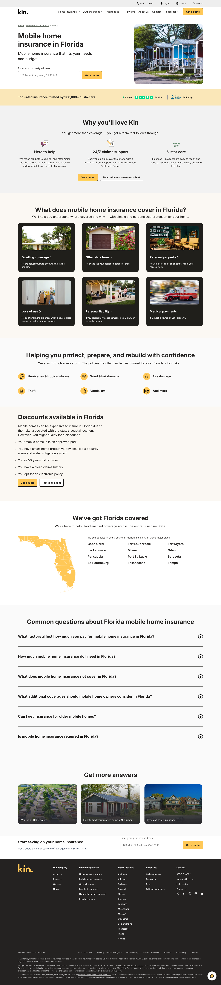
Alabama (122, 874)
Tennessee (123, 928)
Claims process (153, 874)
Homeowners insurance (90, 874)
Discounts (151, 879)
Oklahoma (123, 919)
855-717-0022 (79, 848)
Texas (121, 933)
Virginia (121, 938)
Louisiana (122, 904)
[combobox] (49, 75)
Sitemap (167, 952)
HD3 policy (39, 968)
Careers (57, 884)
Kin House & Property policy (132, 965)
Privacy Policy (132, 952)
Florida (121, 894)
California (122, 884)
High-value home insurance (92, 894)
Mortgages (113, 11)
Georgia (122, 899)
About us (143, 11)
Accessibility (181, 952)
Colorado (122, 889)
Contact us (181, 889)
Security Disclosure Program (109, 952)
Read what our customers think (121, 177)
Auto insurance (91, 11)
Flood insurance (87, 899)
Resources (170, 11)
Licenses (194, 952)
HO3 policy (116, 971)
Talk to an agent (51, 482)
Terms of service (85, 952)
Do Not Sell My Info (151, 952)
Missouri (122, 914)
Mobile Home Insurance (37, 25)
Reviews (130, 11)
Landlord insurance (88, 889)
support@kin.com (185, 879)
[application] (212, 976)
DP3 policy (121, 968)
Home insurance (67, 11)
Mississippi (123, 909)
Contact (156, 11)
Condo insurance (87, 884)
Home (21, 25)
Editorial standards (155, 889)
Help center (182, 884)
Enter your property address (34, 68)
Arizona (122, 879)
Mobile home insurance (90, 879)
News (56, 889)
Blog (148, 884)
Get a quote (193, 11)
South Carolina (125, 923)
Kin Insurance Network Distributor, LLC (94, 974)
